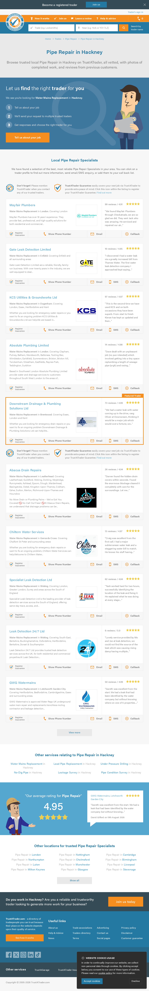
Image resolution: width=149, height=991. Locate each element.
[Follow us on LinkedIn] (31, 955)
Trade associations (82, 927)
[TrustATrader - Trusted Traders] (15, 17)
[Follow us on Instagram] (23, 955)
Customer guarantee (132, 938)
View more (74, 732)
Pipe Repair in (28, 854)
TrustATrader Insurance (70, 969)
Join (96, 4)
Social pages (103, 938)
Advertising (103, 927)
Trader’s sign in (135, 11)
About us (53, 927)
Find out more (104, 192)
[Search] (123, 27)
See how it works (25, 937)
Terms (76, 938)
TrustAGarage (42, 969)
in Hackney (28, 765)
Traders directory (82, 933)
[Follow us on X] (16, 955)
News (51, 938)
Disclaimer (127, 933)
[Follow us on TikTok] (38, 955)
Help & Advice (55, 933)
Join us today (125, 901)
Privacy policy (128, 927)
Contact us (102, 933)
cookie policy (105, 973)
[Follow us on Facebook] (9, 955)
